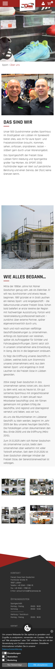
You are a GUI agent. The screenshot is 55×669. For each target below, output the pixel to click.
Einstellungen (14, 653)
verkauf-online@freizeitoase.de (28, 591)
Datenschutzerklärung (12, 649)
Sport (5, 65)
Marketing (12, 660)
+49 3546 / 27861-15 (25, 585)
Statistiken (12, 657)
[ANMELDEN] (44, 3)
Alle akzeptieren (40, 665)
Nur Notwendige (14, 665)
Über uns (15, 65)
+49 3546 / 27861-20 (22, 588)
